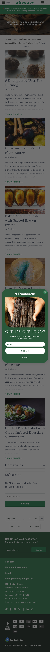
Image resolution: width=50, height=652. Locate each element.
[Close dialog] (45, 292)
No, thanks (24, 357)
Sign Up (25, 351)
